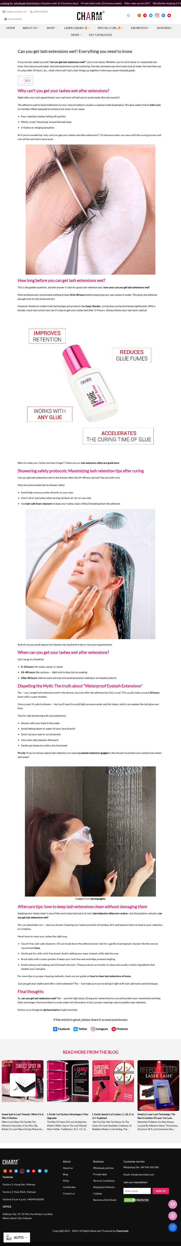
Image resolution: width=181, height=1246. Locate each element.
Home (10, 27)
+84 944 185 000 (149, 1167)
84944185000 (36, 1199)
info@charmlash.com (142, 1174)
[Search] (128, 15)
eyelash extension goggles (94, 752)
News (75, 34)
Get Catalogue (100, 34)
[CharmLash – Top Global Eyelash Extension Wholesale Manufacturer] (89, 15)
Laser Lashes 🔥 (76, 27)
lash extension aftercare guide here (99, 462)
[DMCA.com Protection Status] (136, 1199)
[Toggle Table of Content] (25, 80)
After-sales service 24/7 (137, 3)
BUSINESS (163, 27)
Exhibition (139, 27)
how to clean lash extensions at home (110, 976)
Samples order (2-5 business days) (60, 3)
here (37, 947)
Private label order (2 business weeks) (101, 3)
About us (30, 27)
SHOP (50, 27)
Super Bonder (93, 306)
